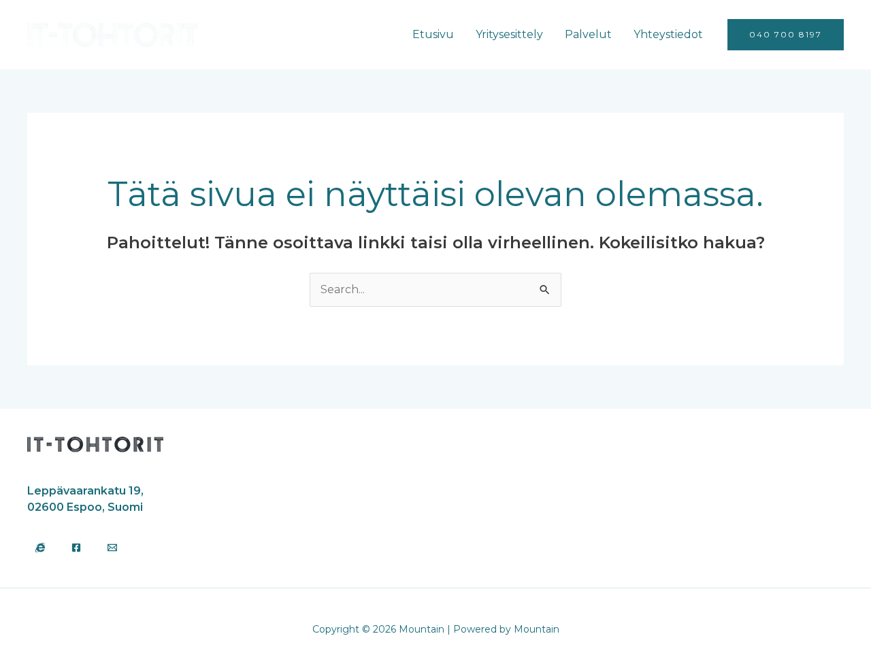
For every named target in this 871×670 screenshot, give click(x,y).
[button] (785, 34)
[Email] (112, 547)
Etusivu (433, 34)
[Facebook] (76, 547)
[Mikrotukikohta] (40, 547)
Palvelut (588, 34)
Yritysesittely (509, 34)
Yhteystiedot (668, 34)
